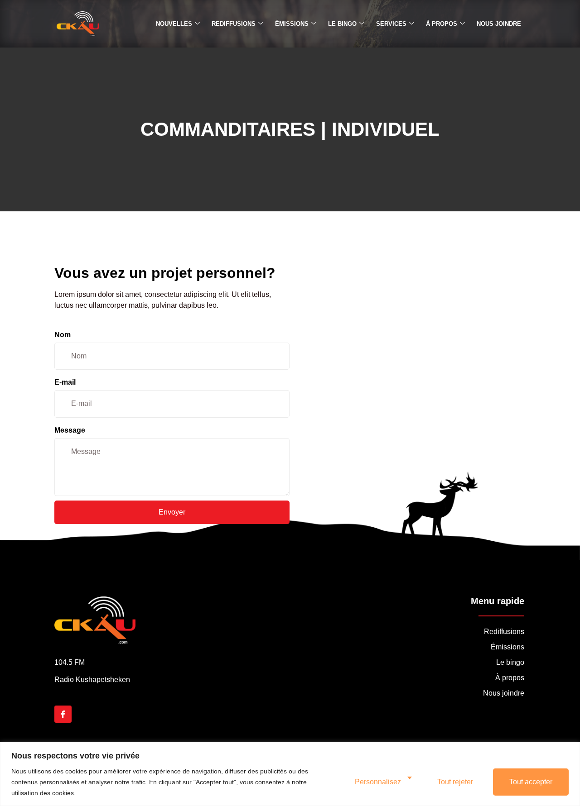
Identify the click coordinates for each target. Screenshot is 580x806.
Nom (62, 335)
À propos (441, 23)
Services (391, 23)
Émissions (292, 23)
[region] (290, 774)
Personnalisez (378, 782)
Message (69, 430)
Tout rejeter (455, 782)
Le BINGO (342, 23)
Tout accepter (530, 782)
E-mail (65, 382)
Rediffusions (234, 23)
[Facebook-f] (63, 714)
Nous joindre (499, 23)
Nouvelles (174, 23)
